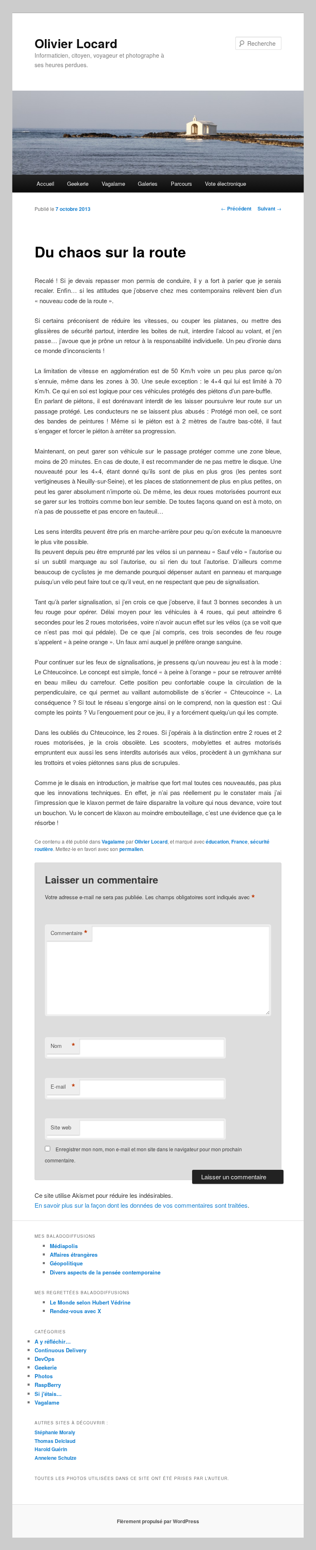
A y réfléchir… (53, 1341)
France (239, 841)
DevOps (44, 1359)
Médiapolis (64, 1246)
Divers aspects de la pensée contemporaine (105, 1272)
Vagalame (113, 183)
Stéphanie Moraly (55, 1432)
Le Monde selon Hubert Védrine (90, 1302)
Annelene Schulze (56, 1457)
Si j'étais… (48, 1394)
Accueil (45, 183)
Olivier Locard (76, 43)
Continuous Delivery (60, 1350)
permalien (131, 849)
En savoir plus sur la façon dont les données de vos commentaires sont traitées (141, 1205)
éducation (217, 841)
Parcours (181, 183)
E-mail (63, 1086)
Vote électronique (225, 183)
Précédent (236, 208)
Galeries (148, 183)
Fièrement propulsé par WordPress (158, 1521)
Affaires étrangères (74, 1254)
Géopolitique (66, 1263)
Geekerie (77, 183)
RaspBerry (48, 1385)
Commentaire (69, 933)
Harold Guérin (51, 1449)
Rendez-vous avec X (75, 1311)
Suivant (269, 208)
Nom (63, 1045)
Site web (61, 1127)
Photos (44, 1376)
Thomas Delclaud (55, 1441)
